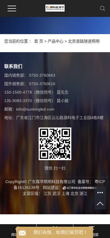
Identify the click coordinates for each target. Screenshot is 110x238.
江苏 (47, 193)
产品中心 (55, 41)
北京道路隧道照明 (84, 41)
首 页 (38, 41)
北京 (74, 193)
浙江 (83, 193)
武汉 (56, 193)
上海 (65, 193)
